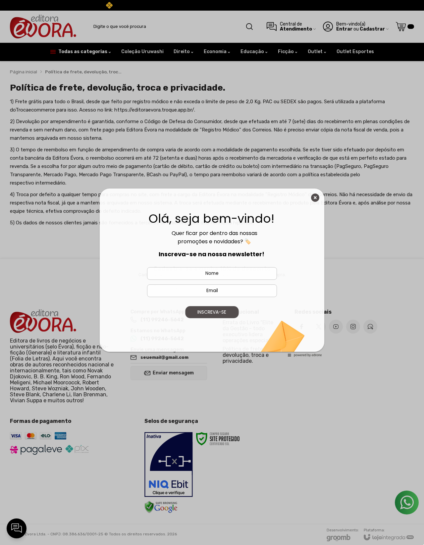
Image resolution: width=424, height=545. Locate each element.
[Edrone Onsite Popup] (212, 272)
